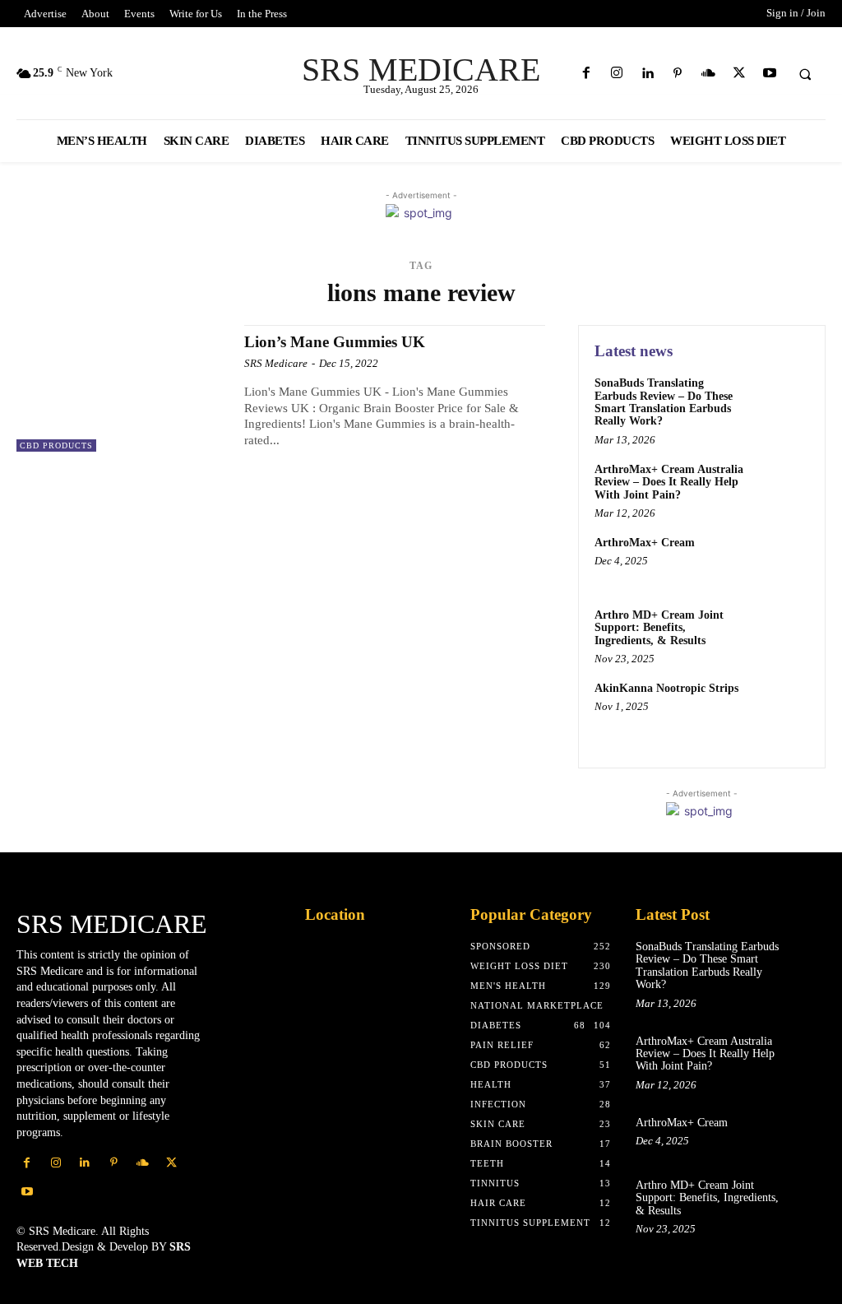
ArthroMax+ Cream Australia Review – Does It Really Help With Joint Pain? (668, 482)
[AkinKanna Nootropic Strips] (781, 707)
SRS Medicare (276, 363)
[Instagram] (616, 74)
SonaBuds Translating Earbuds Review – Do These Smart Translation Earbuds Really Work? (663, 402)
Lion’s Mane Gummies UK (334, 341)
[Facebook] (586, 74)
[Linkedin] (647, 74)
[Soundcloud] (708, 74)
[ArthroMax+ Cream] (781, 561)
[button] (805, 74)
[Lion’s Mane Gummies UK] (122, 388)
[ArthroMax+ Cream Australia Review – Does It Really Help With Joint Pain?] (781, 488)
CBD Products (56, 445)
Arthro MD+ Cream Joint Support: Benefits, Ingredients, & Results (659, 628)
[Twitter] (739, 74)
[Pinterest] (678, 74)
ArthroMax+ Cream (644, 542)
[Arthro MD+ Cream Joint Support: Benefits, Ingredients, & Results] (781, 633)
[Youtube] (769, 74)
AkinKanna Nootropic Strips (666, 688)
